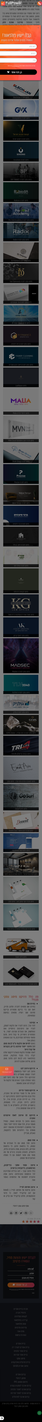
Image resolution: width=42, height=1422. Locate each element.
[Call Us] (39, 3)
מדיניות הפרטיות (15, 66)
